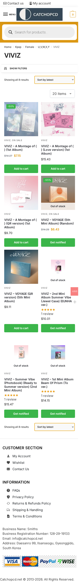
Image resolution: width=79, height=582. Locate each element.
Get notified (58, 242)
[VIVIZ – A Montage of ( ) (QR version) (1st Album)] (21, 193)
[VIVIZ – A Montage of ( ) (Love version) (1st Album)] (58, 119)
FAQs (16, 490)
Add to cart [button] (21, 168)
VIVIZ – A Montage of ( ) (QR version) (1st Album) (20, 223)
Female (29, 46)
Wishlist (18, 463)
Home (7, 46)
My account (41, 3)
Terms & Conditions (27, 516)
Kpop (18, 46)
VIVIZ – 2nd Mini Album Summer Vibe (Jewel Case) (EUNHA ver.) (56, 299)
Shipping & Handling (27, 510)
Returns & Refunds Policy (31, 503)
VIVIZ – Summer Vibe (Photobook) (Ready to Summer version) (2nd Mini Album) (20, 384)
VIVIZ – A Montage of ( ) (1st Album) (20, 147)
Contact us (15, 3)
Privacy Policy (23, 497)
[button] (72, 14)
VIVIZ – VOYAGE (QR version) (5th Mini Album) (18, 297)
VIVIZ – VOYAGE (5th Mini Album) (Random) (57, 221)
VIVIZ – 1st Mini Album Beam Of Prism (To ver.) (57, 382)
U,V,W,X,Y (44, 46)
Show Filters (18, 68)
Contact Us (20, 469)
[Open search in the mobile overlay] (39, 32)
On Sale (17, 140)
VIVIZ (7, 140)
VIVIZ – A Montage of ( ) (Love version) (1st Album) (57, 149)
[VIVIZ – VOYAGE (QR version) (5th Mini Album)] (21, 267)
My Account (21, 456)
